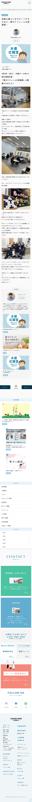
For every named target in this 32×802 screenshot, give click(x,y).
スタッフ (5, 733)
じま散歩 (4, 514)
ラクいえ (5, 757)
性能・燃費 (6, 731)
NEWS (19, 760)
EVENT (6, 764)
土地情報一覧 (20, 740)
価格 (4, 737)
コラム (3, 494)
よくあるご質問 (7, 750)
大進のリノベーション (23, 756)
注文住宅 (6, 754)
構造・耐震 (6, 730)
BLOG (19, 769)
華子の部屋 (4, 518)
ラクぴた (5, 758)
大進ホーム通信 (6, 526)
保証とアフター (7, 741)
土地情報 (20, 737)
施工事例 (5, 742)
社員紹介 (4, 502)
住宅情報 (4, 486)
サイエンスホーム (7, 760)
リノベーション (23, 753)
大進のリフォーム (22, 747)
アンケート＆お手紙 (8, 748)
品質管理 (5, 739)
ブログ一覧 (20, 771)
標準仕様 (5, 735)
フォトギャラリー (7, 744)
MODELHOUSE (9, 771)
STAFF (20, 775)
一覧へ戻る (16, 388)
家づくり (6, 726)
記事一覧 (16, 40)
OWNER (20, 782)
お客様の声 (6, 746)
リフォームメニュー (22, 749)
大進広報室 (4, 522)
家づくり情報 (5, 506)
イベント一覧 (6, 767)
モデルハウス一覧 (7, 774)
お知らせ (19, 764)
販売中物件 (21, 730)
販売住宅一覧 (20, 733)
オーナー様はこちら (22, 785)
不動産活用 (21, 726)
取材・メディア (21, 763)
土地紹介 (4, 490)
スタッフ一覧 (20, 778)
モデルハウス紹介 (6, 498)
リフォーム (4, 510)
